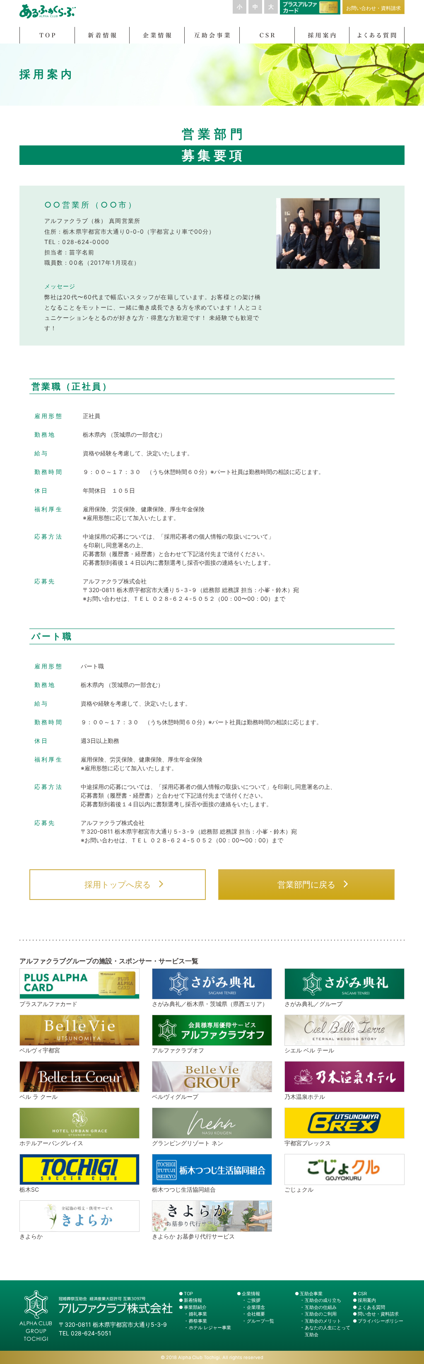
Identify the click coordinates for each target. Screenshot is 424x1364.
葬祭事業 (198, 1321)
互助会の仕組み (321, 1307)
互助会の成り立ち (323, 1300)
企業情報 (251, 1293)
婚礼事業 (198, 1314)
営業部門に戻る (306, 885)
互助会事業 (311, 1293)
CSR (362, 1293)
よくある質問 (371, 1307)
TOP (188, 1293)
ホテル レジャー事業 (210, 1327)
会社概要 (256, 1314)
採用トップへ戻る (117, 885)
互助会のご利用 (321, 1314)
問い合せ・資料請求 (378, 1314)
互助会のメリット (323, 1321)
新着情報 (193, 1300)
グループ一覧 (260, 1321)
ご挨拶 (253, 1300)
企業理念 (256, 1307)
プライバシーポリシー (380, 1321)
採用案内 (367, 1300)
